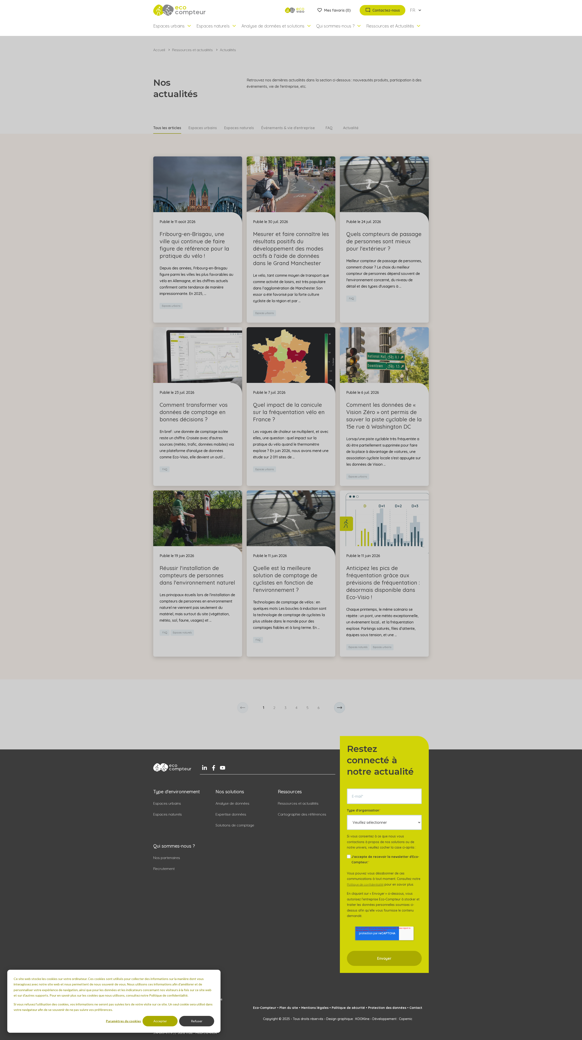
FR (412, 10)
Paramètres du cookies (123, 1021)
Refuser (196, 1021)
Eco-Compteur (264, 1008)
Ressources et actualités (192, 50)
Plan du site (288, 1008)
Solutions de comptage (235, 825)
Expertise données (231, 814)
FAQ (329, 128)
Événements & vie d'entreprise (288, 128)
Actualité (351, 128)
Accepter (160, 1021)
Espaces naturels (239, 128)
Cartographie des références (302, 814)
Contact (415, 1008)
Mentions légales (315, 1008)
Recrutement (164, 868)
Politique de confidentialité (365, 884)
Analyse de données (232, 803)
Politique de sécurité (348, 1008)
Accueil (159, 50)
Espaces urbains (202, 128)
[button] (242, 707)
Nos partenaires (166, 857)
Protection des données (387, 1008)
